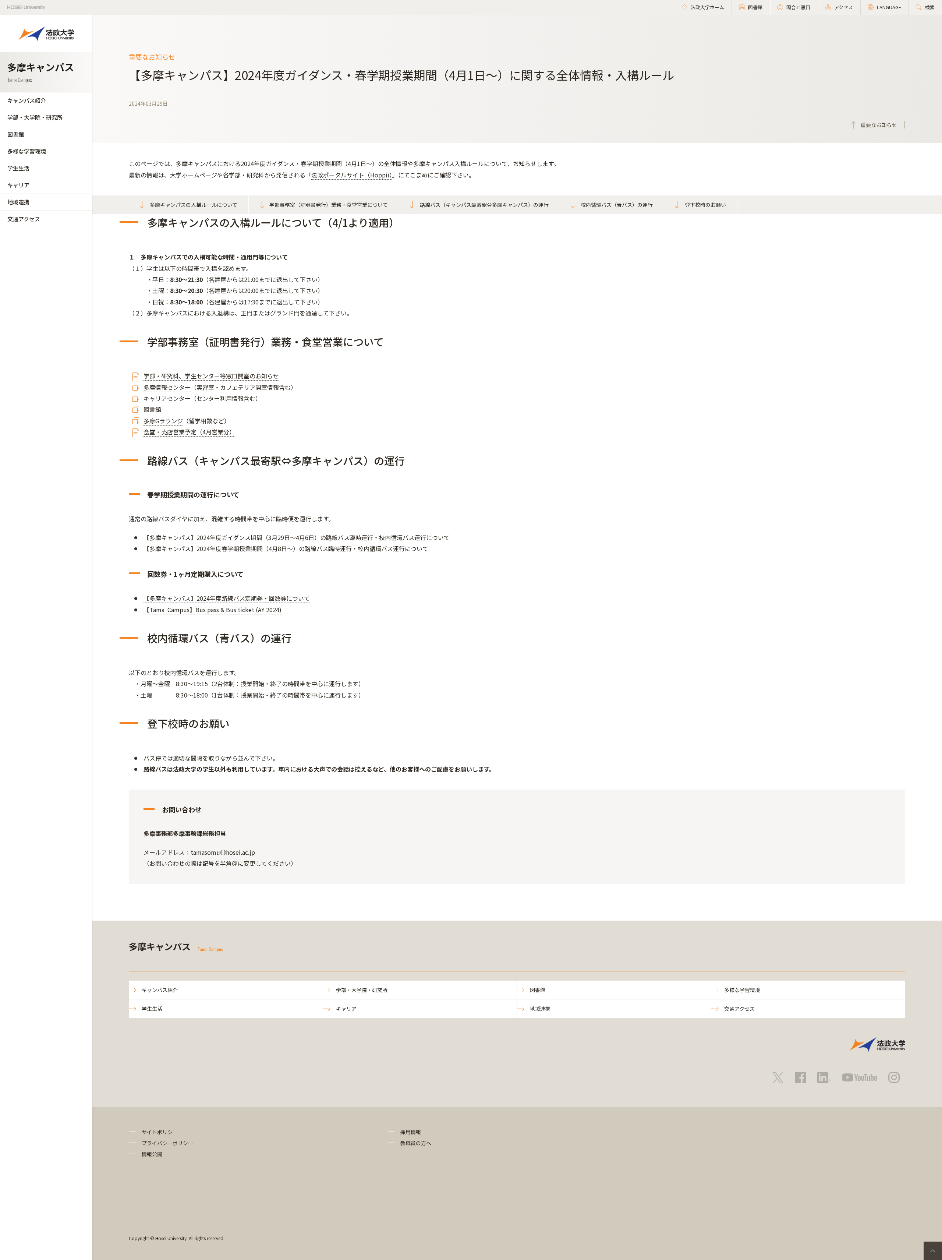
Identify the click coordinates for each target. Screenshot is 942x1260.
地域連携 (18, 202)
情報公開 (152, 1154)
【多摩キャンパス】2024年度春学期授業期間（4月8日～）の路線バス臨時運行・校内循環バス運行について (286, 548)
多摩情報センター (167, 387)
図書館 (15, 134)
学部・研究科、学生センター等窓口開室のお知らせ (211, 375)
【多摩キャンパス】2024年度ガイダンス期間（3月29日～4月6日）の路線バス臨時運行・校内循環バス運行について (297, 537)
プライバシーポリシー (167, 1143)
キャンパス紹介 (26, 100)
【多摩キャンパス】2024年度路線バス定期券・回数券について (227, 598)
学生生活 (18, 168)
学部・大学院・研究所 (35, 117)
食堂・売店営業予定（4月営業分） (189, 431)
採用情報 (410, 1132)
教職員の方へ (415, 1143)
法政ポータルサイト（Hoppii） (351, 174)
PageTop (933, 1251)
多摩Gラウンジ (163, 420)
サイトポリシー (160, 1132)
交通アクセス (23, 219)
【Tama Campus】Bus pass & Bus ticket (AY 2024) (212, 609)
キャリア (18, 185)
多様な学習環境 (26, 151)
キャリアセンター (167, 398)
